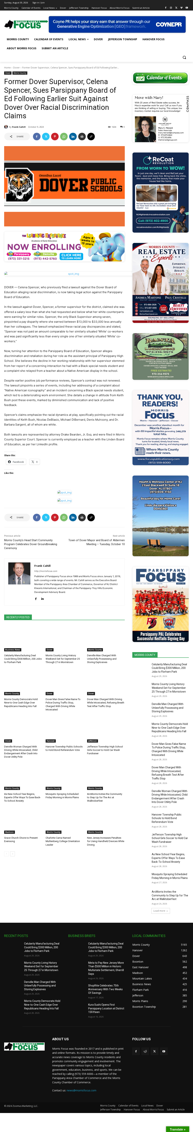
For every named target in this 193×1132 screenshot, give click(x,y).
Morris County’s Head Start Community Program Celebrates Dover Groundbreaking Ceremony (30, 544)
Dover (16, 67)
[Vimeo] (181, 8)
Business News (12, 649)
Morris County (20, 73)
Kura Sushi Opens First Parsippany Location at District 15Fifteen (106, 1008)
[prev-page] (6, 853)
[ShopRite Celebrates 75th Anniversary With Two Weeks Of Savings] (76, 990)
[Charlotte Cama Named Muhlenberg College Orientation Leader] (64, 820)
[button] (184, 57)
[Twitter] (176, 8)
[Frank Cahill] (6, 127)
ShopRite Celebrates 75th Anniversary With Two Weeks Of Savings (105, 989)
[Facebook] (166, 8)
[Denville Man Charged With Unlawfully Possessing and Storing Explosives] (106, 638)
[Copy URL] (91, 136)
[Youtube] (187, 8)
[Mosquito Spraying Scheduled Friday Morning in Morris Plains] (64, 777)
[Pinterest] (55, 136)
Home (7, 67)
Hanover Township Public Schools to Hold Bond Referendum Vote (167, 818)
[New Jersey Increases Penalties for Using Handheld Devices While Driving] (106, 820)
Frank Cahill (19, 126)
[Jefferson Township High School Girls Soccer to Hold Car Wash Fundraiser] (106, 729)
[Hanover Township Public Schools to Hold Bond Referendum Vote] (64, 729)
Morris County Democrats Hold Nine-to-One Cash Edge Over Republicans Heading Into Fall (21, 702)
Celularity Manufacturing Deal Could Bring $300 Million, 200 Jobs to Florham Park (23, 659)
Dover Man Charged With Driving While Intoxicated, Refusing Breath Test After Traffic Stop (105, 702)
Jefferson (92, 741)
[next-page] (12, 853)
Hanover (51, 741)
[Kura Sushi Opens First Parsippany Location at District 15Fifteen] (76, 1009)
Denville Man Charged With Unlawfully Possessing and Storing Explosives (101, 659)
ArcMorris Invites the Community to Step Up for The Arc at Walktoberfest (104, 797)
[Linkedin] (73, 136)
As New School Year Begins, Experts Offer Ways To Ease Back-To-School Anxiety (22, 797)
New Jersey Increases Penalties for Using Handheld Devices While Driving (105, 841)
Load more (159, 910)
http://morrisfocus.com (45, 571)
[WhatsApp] (64, 136)
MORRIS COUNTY (145, 654)
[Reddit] (145, 1051)
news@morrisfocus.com (81, 1090)
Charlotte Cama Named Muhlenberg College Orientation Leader (63, 841)
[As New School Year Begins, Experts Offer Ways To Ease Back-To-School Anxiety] (23, 777)
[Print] (82, 136)
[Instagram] (171, 8)
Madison (9, 832)
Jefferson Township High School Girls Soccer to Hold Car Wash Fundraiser (105, 750)
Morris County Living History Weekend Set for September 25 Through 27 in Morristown (63, 659)
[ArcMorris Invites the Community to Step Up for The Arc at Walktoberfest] (106, 777)
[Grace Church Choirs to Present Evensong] (23, 820)
